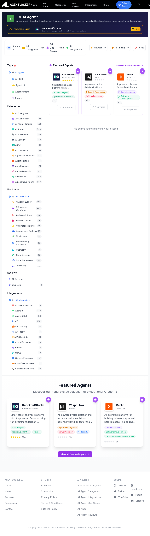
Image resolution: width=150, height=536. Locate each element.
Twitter (121, 491)
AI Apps (81, 508)
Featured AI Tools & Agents (128, 65)
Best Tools (45, 5)
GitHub (121, 485)
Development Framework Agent (120, 436)
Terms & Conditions (52, 503)
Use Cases (75, 5)
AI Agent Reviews (87, 514)
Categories (61, 5)
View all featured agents (73, 454)
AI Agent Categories (88, 491)
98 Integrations (75, 47)
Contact (9, 508)
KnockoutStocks (71, 74)
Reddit (138, 494)
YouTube (122, 497)
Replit (130, 74)
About (8, 485)
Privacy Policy (49, 497)
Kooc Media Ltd (61, 527)
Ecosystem (11, 503)
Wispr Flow (100, 74)
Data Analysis (62, 92)
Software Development (127, 97)
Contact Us (47, 491)
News (34, 5)
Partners (9, 497)
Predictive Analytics (65, 97)
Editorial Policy (49, 508)
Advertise (46, 485)
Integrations (91, 5)
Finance (37, 432)
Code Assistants (128, 92)
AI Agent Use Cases (88, 503)
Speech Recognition (96, 92)
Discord (139, 500)
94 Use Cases (53, 48)
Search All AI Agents (89, 485)
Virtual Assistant (95, 96)
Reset (141, 47)
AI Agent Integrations (89, 497)
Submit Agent (125, 4)
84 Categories (32, 47)
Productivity (82, 432)
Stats (106, 5)
